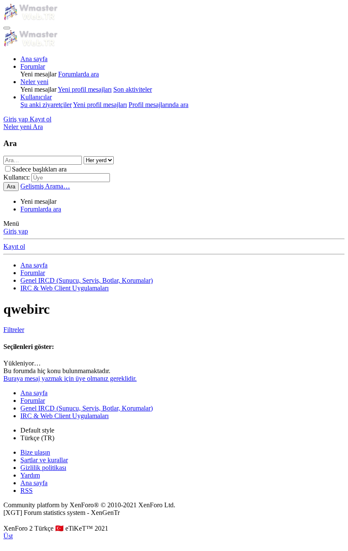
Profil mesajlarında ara (158, 104)
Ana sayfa (34, 58)
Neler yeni (34, 81)
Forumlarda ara (78, 74)
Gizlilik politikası (43, 467)
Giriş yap (15, 231)
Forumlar (32, 66)
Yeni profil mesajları (85, 89)
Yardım (30, 475)
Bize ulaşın (35, 452)
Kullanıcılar (36, 97)
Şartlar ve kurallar (44, 460)
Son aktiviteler (132, 89)
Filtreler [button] (13, 329)
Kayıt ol (14, 246)
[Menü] (6, 28)
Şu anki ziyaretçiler (46, 104)
